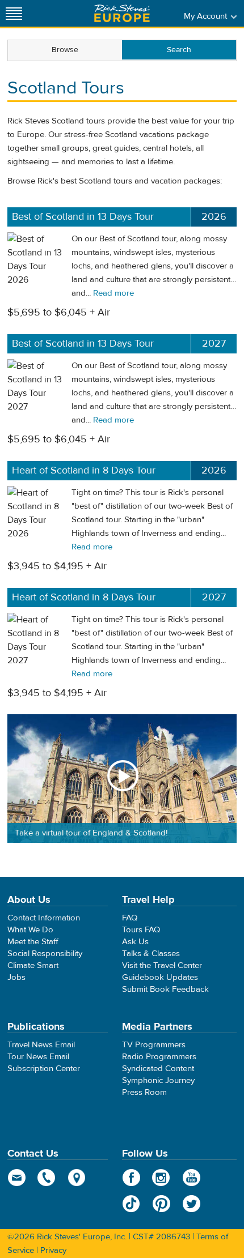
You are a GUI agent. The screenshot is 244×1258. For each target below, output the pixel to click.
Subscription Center (43, 1068)
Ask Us (135, 941)
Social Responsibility (44, 953)
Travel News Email (41, 1044)
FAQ (129, 917)
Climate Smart (32, 965)
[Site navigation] (14, 13)
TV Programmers (154, 1044)
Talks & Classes (151, 953)
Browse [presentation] (65, 50)
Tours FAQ (141, 929)
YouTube (191, 1178)
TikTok (131, 1204)
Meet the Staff (32, 941)
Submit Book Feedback (165, 989)
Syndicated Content (158, 1068)
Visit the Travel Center (162, 965)
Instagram (161, 1178)
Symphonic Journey (158, 1080)
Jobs (16, 977)
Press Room (144, 1092)
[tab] (65, 50)
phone (46, 1178)
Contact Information (43, 917)
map (77, 1178)
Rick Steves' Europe (122, 13)
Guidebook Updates (160, 977)
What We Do (30, 929)
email (16, 1178)
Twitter (191, 1204)
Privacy (53, 1250)
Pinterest (161, 1204)
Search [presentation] (179, 50)
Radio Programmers (159, 1056)
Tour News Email (38, 1056)
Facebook (131, 1178)
